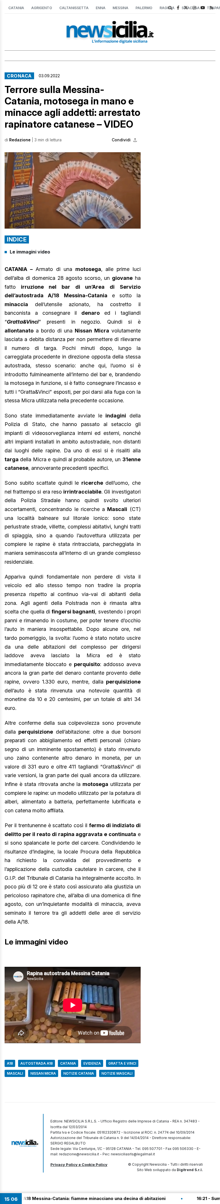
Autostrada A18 (36, 1063)
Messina (120, 8)
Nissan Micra (43, 1073)
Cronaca (19, 76)
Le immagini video (30, 252)
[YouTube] (203, 7)
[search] (170, 8)
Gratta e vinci (122, 1063)
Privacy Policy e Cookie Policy (78, 1164)
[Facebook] (178, 7)
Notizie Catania (78, 1073)
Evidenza (92, 1063)
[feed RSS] (211, 7)
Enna (100, 8)
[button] (73, 190)
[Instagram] (194, 7)
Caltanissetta (74, 8)
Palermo (143, 8)
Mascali (15, 1073)
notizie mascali (116, 1073)
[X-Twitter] (186, 7)
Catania (16, 8)
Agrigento (41, 8)
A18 (10, 1063)
